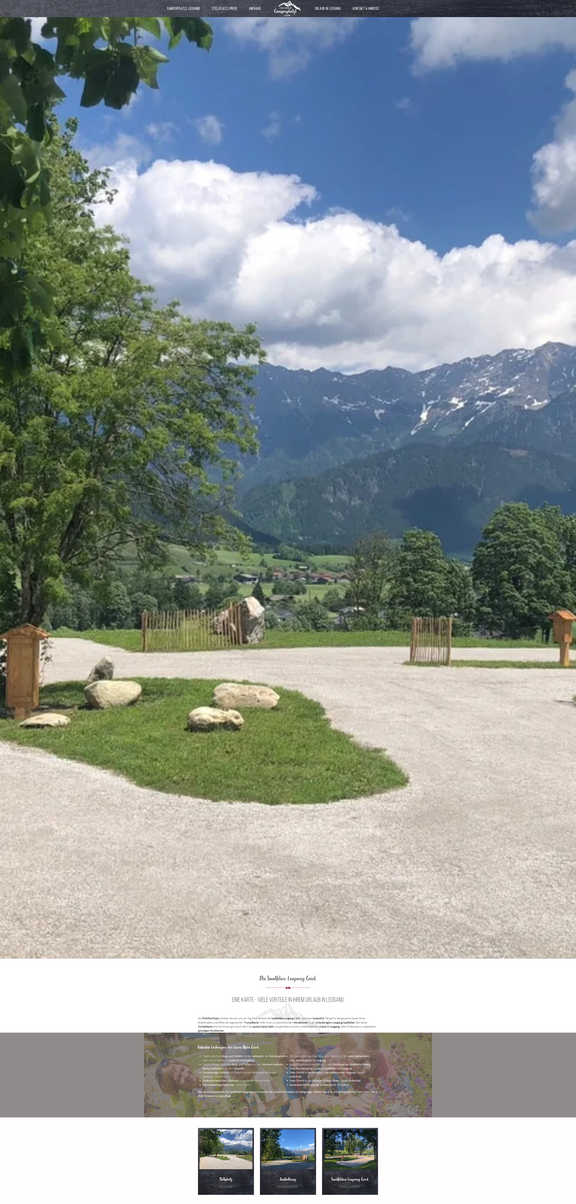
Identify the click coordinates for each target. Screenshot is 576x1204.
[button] (6, 490)
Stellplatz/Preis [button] (224, 8)
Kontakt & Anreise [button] (366, 8)
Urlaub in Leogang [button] (328, 8)
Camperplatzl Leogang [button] (183, 8)
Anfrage (255, 8)
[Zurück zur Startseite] (288, 8)
